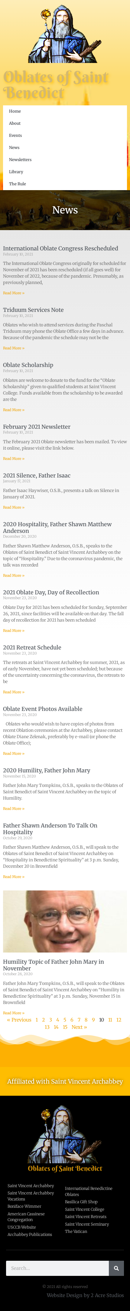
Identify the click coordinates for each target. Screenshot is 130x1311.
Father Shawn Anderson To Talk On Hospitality (50, 829)
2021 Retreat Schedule (32, 647)
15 (65, 1027)
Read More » (13, 293)
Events (15, 135)
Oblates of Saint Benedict (55, 84)
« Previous (19, 1020)
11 (110, 1020)
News (14, 147)
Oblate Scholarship (28, 365)
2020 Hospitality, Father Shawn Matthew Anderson (57, 527)
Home (15, 111)
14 (56, 1027)
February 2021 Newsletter (36, 426)
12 (119, 1020)
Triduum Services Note (33, 309)
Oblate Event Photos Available (43, 708)
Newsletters (20, 159)
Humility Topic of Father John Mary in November (53, 965)
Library (16, 171)
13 (47, 1027)
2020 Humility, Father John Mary (46, 770)
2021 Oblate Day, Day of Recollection (51, 592)
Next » (79, 1027)
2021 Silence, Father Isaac (36, 475)
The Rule (17, 184)
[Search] (116, 1268)
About (15, 123)
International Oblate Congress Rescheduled (60, 248)
